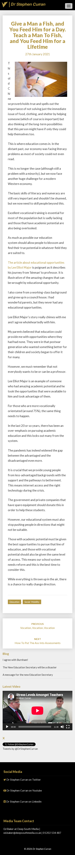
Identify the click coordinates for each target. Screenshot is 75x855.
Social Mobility (31, 601)
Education (14, 601)
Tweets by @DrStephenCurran (20, 748)
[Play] (7, 727)
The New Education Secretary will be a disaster (30, 667)
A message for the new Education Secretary (28, 674)
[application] (37, 710)
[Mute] (62, 727)
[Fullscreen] (68, 727)
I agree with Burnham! (15, 659)
